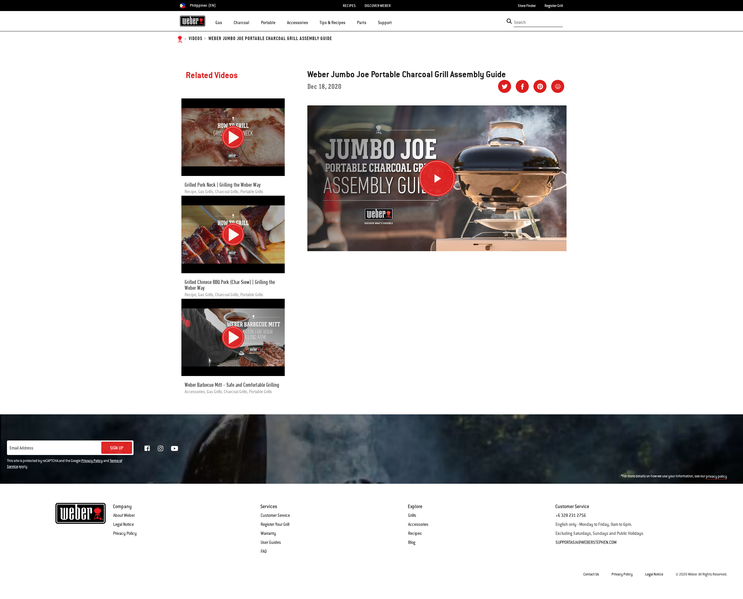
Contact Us (591, 574)
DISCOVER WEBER (378, 5)
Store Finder (527, 5)
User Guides (271, 542)
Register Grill (553, 5)
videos (195, 39)
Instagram (160, 448)
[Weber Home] (192, 21)
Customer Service (275, 515)
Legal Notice (123, 524)
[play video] (233, 137)
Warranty (268, 533)
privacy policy (716, 476)
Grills (412, 515)
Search (520, 22)
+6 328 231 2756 (571, 515)
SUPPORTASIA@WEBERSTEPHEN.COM (586, 542)
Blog (411, 542)
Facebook (147, 448)
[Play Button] (437, 178)
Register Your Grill (275, 524)
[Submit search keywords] (509, 21)
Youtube (174, 448)
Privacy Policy (92, 460)
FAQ (264, 551)
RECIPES (349, 5)
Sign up (116, 448)
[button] (225, 22)
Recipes (415, 533)
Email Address (21, 448)
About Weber (124, 515)
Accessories (418, 524)
